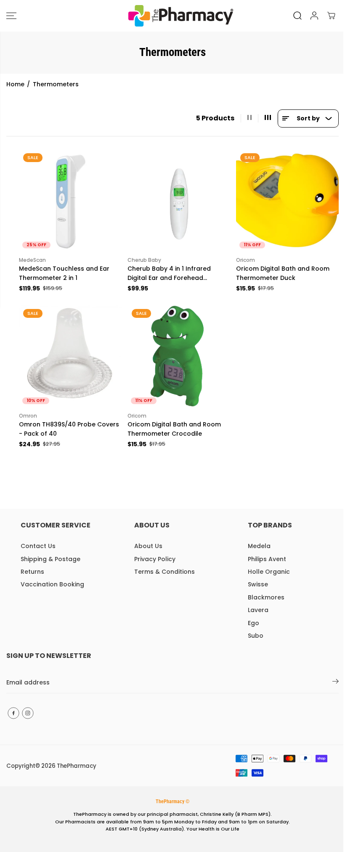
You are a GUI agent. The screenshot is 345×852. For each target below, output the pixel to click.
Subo (255, 635)
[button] (11, 16)
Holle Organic (269, 571)
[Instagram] (28, 713)
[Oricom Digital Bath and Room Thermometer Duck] (287, 200)
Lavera (258, 610)
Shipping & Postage (50, 559)
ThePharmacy (76, 766)
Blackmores (266, 597)
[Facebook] (13, 713)
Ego (253, 623)
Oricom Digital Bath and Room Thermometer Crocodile (174, 429)
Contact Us (38, 546)
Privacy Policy (154, 559)
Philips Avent (267, 559)
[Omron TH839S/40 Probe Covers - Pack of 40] (70, 356)
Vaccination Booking (52, 584)
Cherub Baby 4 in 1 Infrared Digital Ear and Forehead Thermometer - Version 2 (169, 273)
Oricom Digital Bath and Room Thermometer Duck (282, 273)
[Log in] (314, 15)
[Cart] (331, 15)
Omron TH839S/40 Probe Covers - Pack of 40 (69, 429)
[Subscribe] (335, 682)
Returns (32, 571)
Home (15, 84)
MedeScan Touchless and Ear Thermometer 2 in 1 (64, 273)
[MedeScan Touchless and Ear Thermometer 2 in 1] (70, 200)
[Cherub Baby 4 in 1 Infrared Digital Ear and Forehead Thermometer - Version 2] (178, 200)
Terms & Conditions (164, 571)
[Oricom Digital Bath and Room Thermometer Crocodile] (178, 356)
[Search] (297, 15)
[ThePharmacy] (170, 16)
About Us (148, 546)
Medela (259, 546)
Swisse (258, 584)
